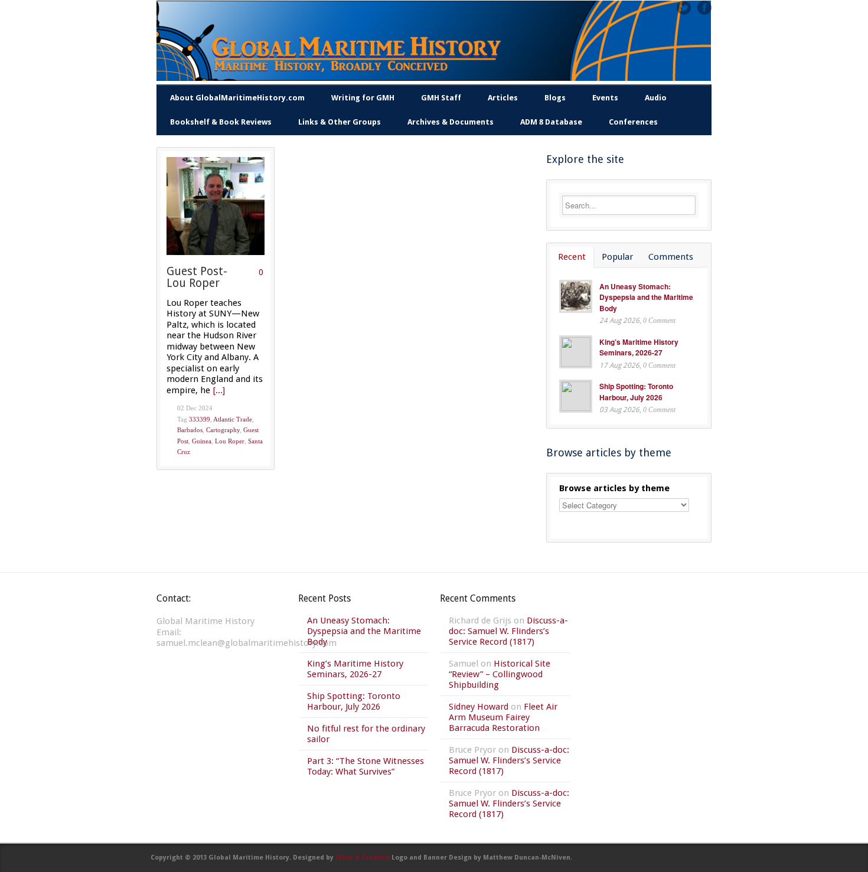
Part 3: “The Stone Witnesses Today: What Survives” (365, 766)
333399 (199, 419)
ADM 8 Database (551, 121)
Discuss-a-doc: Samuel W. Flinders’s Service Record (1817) (508, 631)
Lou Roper (229, 441)
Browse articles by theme (614, 488)
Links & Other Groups (339, 121)
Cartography (223, 429)
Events (605, 97)
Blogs (555, 97)
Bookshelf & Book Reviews (221, 121)
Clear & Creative (362, 857)
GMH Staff (441, 97)
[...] (219, 390)
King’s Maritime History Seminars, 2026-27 (638, 347)
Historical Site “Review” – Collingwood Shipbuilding (499, 674)
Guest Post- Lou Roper (197, 277)
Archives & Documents (450, 121)
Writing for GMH (362, 97)
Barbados (190, 429)
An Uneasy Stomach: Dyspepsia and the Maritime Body (646, 297)
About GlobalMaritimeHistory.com (237, 97)
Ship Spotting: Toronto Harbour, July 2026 (636, 392)
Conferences (633, 121)
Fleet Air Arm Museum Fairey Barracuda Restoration (503, 717)
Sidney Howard (478, 706)
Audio (656, 97)
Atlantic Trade (232, 419)
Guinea (201, 441)
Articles (503, 97)
